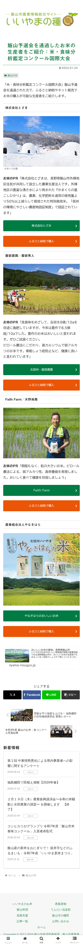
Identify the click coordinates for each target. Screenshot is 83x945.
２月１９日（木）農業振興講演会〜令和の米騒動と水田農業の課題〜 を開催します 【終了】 (41, 804)
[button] (70, 694)
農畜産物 (60, 903)
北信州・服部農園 (41, 369)
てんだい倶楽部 (61, 909)
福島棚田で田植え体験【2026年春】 (33, 782)
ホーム (41, 927)
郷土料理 (22, 909)
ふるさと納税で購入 (41, 241)
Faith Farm (41, 490)
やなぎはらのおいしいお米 (41, 615)
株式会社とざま (41, 225)
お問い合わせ (60, 921)
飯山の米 (12, 75)
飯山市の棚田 (60, 915)
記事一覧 (22, 921)
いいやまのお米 (22, 903)
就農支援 (22, 915)
